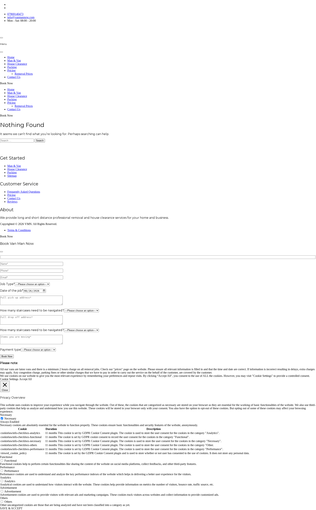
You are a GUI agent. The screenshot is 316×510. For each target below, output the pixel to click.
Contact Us (13, 77)
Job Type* (7, 284)
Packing (12, 67)
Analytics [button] (5, 477)
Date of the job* (11, 290)
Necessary (10, 418)
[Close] (1, 52)
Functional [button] (6, 457)
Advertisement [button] (8, 487)
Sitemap (12, 175)
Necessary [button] (6, 414)
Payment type (10, 349)
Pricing (11, 70)
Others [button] (4, 498)
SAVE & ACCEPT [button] (11, 508)
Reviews (12, 201)
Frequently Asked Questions (23, 191)
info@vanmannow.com (20, 17)
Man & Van (14, 60)
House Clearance (17, 63)
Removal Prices (24, 73)
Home (10, 57)
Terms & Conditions (19, 230)
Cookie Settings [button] (9, 379)
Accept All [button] (25, 379)
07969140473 (15, 14)
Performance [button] (7, 467)
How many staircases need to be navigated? (32, 310)
